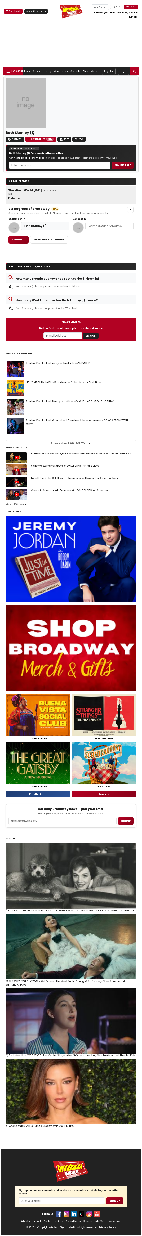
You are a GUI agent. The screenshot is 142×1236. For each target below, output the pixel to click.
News (27, 71)
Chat (57, 71)
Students (75, 71)
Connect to (80, 219)
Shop (85, 71)
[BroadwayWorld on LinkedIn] (74, 1214)
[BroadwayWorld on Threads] (89, 1214)
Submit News (73, 1221)
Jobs (65, 71)
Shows (36, 71)
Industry (47, 71)
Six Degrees (41, 139)
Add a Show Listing (36, 11)
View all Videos (15, 504)
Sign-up (116, 6)
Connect (18, 239)
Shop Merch (15, 11)
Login (123, 71)
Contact (48, 1221)
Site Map (100, 1221)
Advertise (26, 1221)
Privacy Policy (107, 1227)
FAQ (80, 139)
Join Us (59, 1221)
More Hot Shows (38, 793)
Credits (16, 139)
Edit (66, 139)
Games (95, 71)
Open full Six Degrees (49, 239)
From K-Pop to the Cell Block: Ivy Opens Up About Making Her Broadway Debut (74, 478)
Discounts (104, 793)
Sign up (126, 821)
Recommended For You (19, 353)
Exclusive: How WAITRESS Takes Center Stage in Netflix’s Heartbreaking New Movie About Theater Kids (70, 1055)
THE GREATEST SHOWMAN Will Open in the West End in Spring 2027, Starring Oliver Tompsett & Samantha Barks (65, 982)
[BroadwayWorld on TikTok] (81, 1214)
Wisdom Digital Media (62, 1227)
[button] (134, 71)
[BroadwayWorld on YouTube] (97, 1214)
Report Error (114, 1221)
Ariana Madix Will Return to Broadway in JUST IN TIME (40, 1126)
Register (108, 71)
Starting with (16, 219)
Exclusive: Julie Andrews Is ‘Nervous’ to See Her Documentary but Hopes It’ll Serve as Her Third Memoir (70, 910)
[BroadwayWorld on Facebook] (59, 1214)
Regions (88, 1221)
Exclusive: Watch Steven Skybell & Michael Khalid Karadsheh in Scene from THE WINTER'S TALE (83, 453)
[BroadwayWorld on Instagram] (66, 1214)
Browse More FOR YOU (68, 443)
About (37, 1221)
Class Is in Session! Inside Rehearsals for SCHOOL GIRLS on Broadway (69, 490)
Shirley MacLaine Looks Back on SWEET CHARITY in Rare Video (65, 465)
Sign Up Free (122, 165)
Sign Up (91, 335)
